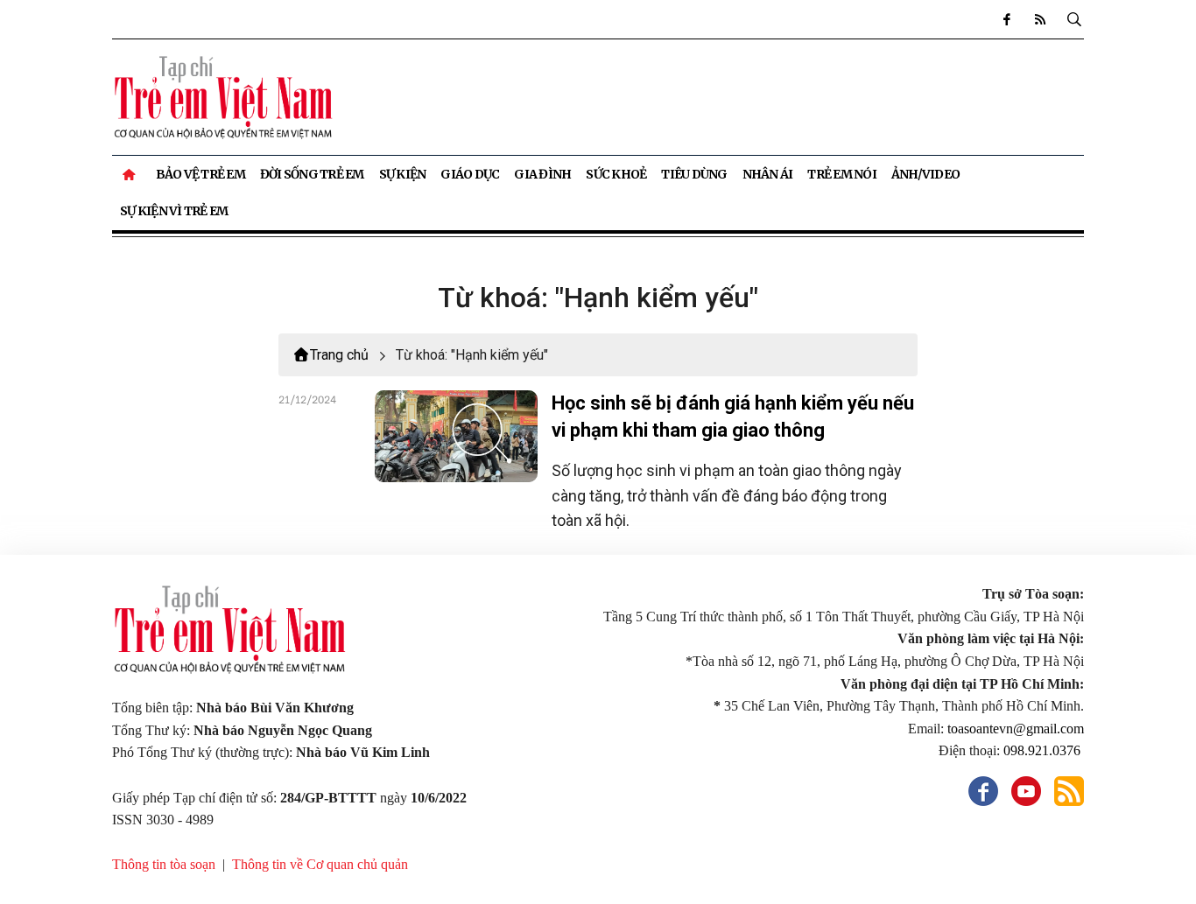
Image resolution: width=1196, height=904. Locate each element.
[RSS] (1040, 19)
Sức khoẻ (616, 174)
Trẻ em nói (841, 174)
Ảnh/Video (925, 174)
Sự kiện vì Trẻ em (174, 211)
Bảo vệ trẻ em (200, 174)
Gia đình (542, 174)
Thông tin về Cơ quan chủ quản (320, 864)
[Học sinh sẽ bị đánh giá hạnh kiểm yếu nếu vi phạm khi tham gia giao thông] (456, 436)
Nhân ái (767, 174)
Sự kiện (402, 174)
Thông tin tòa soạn (163, 864)
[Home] (130, 174)
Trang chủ (339, 355)
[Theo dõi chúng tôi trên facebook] (1007, 19)
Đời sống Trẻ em (312, 174)
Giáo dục (469, 174)
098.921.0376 (1043, 750)
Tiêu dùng (694, 174)
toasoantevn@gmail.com (1015, 728)
